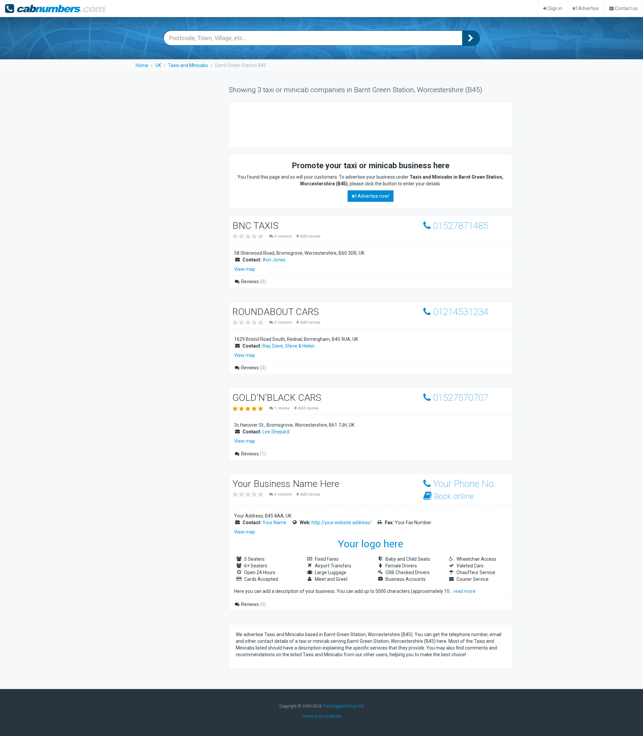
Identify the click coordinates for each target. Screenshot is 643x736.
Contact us (626, 8)
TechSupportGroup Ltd (343, 706)
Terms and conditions (322, 716)
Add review (309, 236)
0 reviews (283, 236)
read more (464, 591)
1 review (282, 408)
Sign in (554, 8)
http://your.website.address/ (341, 522)
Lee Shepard (276, 431)
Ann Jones (274, 259)
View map (244, 269)
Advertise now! (373, 196)
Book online (453, 496)
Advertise (588, 8)
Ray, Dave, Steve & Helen (288, 346)
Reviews (253, 281)
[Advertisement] (358, 124)
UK (158, 65)
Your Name (274, 522)
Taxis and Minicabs (188, 65)
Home (142, 65)
